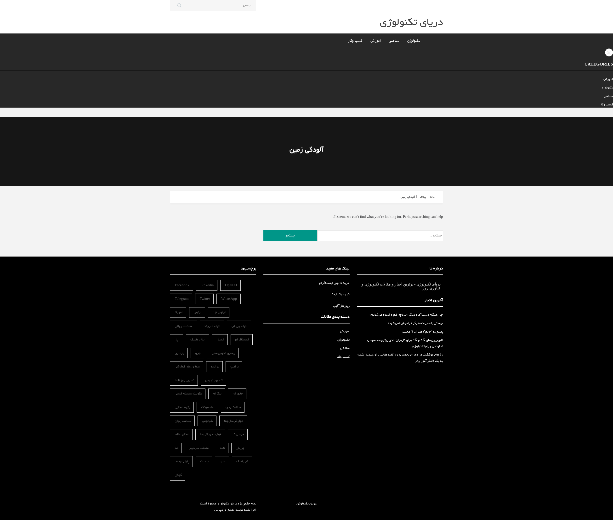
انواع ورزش (239, 326)
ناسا (222, 448)
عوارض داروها (233, 421)
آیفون (198, 312)
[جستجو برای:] (213, 5)
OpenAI (231, 285)
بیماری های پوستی (223, 353)
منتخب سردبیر (199, 448)
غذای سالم (182, 434)
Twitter (205, 299)
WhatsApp (229, 299)
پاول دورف (182, 461)
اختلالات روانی (184, 326)
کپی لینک (242, 461)
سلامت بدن (233, 407)
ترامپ (234, 366)
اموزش (375, 41)
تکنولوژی (413, 41)
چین (222, 461)
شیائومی (207, 421)
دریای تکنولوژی (411, 22)
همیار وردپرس (224, 510)
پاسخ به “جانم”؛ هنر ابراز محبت (422, 331)
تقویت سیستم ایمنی (188, 393)
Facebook (182, 285)
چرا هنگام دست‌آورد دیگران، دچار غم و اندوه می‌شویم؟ (406, 314)
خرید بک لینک (340, 294)
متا (176, 448)
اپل (177, 339)
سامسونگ (207, 407)
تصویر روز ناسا (184, 380)
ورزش (240, 448)
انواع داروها (212, 326)
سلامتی (394, 41)
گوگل (178, 475)
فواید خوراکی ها (210, 434)
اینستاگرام (242, 339)
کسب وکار (355, 41)
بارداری (179, 353)
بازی (197, 353)
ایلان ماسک (197, 339)
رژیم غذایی (182, 407)
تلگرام (217, 393)
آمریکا (179, 312)
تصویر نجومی (213, 380)
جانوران (238, 393)
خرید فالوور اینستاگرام (334, 283)
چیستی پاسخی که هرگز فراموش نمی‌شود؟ (415, 323)
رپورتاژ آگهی (341, 306)
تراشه (215, 366)
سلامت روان (183, 421)
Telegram (182, 299)
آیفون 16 (219, 312)
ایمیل (220, 339)
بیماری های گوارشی (187, 366)
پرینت (204, 461)
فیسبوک (238, 434)
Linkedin (207, 285)
